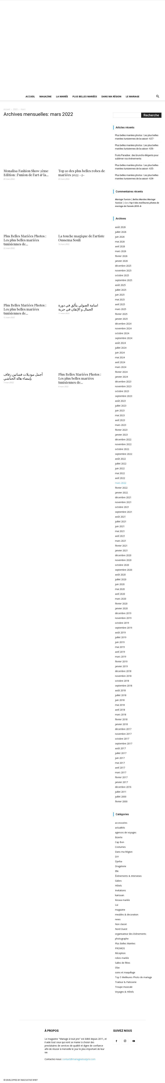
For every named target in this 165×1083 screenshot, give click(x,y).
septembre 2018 (123, 685)
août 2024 (120, 342)
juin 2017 (120, 757)
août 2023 (120, 400)
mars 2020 (120, 598)
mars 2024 (120, 367)
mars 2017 (120, 772)
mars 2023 (120, 424)
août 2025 (120, 285)
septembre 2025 (123, 280)
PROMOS (120, 948)
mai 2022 (120, 473)
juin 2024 (120, 352)
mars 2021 (120, 540)
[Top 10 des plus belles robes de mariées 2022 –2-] (82, 143)
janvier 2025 (121, 318)
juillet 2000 (120, 796)
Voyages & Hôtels (124, 991)
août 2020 (120, 574)
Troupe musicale (123, 986)
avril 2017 (120, 767)
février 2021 (121, 545)
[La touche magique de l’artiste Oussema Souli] (82, 208)
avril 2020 (120, 593)
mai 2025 (120, 299)
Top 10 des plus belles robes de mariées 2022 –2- (81, 172)
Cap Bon (119, 842)
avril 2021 (120, 535)
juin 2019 (120, 642)
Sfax (117, 967)
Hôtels (118, 885)
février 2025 (121, 313)
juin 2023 (120, 410)
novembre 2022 (123, 444)
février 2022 (121, 487)
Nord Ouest (121, 928)
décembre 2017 (123, 729)
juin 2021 (120, 526)
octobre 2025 (122, 275)
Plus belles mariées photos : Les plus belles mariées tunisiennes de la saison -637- (136, 137)
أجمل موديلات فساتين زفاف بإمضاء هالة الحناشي (23, 376)
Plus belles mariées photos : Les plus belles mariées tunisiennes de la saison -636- (136, 147)
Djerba (118, 861)
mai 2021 (120, 531)
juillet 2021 (120, 521)
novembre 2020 (123, 560)
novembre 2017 (123, 733)
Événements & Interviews (128, 875)
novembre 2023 (123, 386)
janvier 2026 (121, 260)
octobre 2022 (122, 449)
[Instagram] (125, 1041)
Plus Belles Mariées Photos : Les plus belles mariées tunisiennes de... (25, 240)
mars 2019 (120, 656)
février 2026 (121, 256)
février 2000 (121, 801)
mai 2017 (120, 762)
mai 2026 (120, 241)
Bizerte (118, 837)
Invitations (120, 890)
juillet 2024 (120, 347)
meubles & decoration (126, 914)
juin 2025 (120, 294)
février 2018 (121, 719)
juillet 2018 (120, 695)
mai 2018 (120, 704)
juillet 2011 (120, 791)
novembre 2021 (123, 502)
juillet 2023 (120, 405)
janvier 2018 (121, 724)
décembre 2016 (123, 786)
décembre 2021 (123, 497)
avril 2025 (120, 304)
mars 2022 (120, 482)
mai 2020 (120, 589)
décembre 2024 (123, 323)
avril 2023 (120, 420)
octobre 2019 (122, 622)
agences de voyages (125, 832)
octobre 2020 (122, 564)
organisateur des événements (130, 933)
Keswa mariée (122, 900)
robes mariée (122, 957)
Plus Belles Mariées (85, 96)
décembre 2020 (123, 555)
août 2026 (120, 227)
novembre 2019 (123, 618)
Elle (117, 871)
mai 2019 (120, 646)
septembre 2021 (123, 511)
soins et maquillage (125, 972)
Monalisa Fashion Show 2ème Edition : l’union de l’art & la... (26, 172)
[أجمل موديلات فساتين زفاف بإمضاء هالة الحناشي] (28, 347)
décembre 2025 (123, 265)
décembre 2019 (123, 613)
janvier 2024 (121, 376)
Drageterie (120, 866)
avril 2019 (120, 651)
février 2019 (121, 661)
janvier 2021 (121, 550)
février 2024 (121, 371)
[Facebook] (116, 1041)
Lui (116, 904)
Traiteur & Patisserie (125, 982)
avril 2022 (120, 478)
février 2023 (121, 429)
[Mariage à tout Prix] (82, 22)
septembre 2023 (123, 396)
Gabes (118, 880)
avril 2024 (120, 362)
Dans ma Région (111, 96)
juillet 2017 (120, 753)
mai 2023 (120, 415)
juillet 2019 (120, 637)
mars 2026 (120, 251)
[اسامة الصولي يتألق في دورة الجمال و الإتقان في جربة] (82, 278)
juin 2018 (120, 700)
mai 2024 (120, 357)
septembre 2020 (123, 569)
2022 (15, 109)
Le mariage (132, 96)
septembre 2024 (123, 338)
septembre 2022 (123, 453)
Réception (120, 953)
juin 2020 (120, 584)
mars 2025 (120, 309)
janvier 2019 (121, 666)
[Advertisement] (82, 68)
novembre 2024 (123, 328)
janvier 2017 (121, 782)
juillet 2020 (120, 579)
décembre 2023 (123, 381)
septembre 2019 (123, 627)
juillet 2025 (120, 289)
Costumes (120, 846)
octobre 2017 (122, 738)
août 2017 (120, 748)
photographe (122, 938)
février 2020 (121, 603)
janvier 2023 (121, 434)
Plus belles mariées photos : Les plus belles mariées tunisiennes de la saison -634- (136, 177)
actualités (120, 827)
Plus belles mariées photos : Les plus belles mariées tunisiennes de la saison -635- (136, 167)
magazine (120, 909)
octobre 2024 (122, 333)
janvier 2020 (121, 608)
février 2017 (121, 777)
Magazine (45, 96)
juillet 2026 (120, 231)
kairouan (119, 895)
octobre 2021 (122, 507)
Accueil (30, 96)
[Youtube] (134, 1041)
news (118, 919)
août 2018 (120, 690)
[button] (157, 96)
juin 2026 (120, 236)
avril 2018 (120, 709)
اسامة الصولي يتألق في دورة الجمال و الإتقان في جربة (78, 307)
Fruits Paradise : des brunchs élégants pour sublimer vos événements (137, 157)
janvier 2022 (121, 492)
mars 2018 (120, 714)
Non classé (121, 924)
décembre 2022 (123, 439)
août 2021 (120, 516)
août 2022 (120, 458)
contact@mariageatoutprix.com (78, 1059)
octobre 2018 (122, 680)
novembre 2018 (123, 675)
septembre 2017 (123, 743)
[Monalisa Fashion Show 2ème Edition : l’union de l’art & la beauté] (28, 143)
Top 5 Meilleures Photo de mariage (133, 977)
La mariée (62, 96)
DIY (117, 856)
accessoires (121, 822)
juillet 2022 (120, 463)
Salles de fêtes (122, 962)
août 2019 (120, 632)
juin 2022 (120, 468)
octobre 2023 (122, 391)
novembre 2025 (123, 270)
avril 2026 (120, 246)
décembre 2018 (123, 671)
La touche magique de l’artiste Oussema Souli (81, 238)
